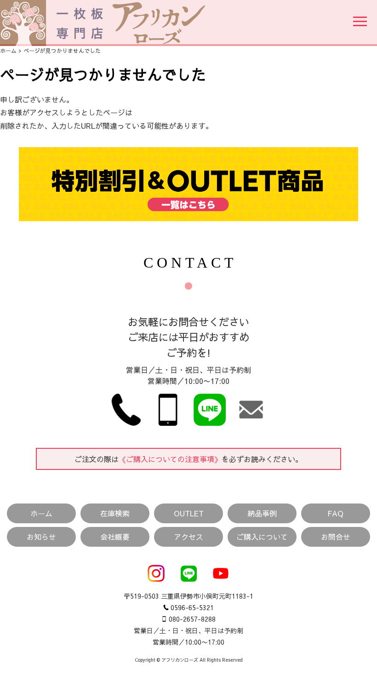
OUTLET (189, 513)
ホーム (8, 50)
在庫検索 (115, 513)
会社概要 (115, 537)
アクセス (188, 537)
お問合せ (335, 537)
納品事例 (262, 513)
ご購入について (262, 537)
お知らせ (41, 537)
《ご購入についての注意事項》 (170, 459)
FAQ (335, 513)
